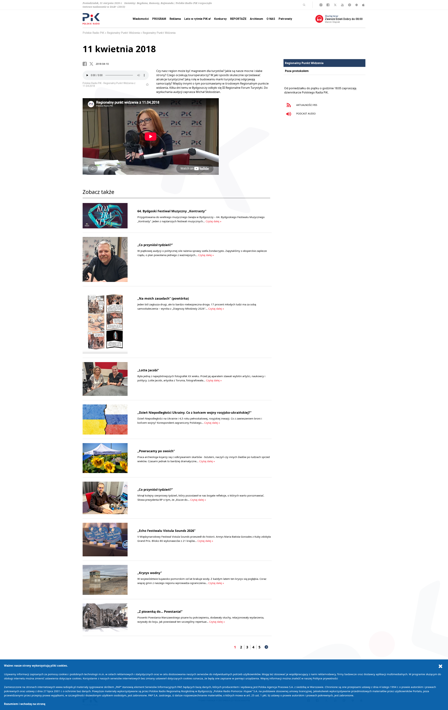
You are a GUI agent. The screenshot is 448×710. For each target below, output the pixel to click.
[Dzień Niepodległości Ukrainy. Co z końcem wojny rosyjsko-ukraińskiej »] (105, 419)
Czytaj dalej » (213, 221)
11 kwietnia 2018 (119, 49)
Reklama (175, 18)
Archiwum (256, 18)
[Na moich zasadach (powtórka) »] (105, 322)
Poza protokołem (297, 71)
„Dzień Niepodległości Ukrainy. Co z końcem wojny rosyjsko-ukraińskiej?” (194, 412)
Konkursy (220, 18)
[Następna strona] (266, 647)
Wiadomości (141, 18)
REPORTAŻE (238, 18)
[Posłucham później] (146, 84)
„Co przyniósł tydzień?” (155, 245)
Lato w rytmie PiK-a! (197, 18)
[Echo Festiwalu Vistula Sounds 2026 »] (105, 539)
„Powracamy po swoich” (156, 451)
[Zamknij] (440, 666)
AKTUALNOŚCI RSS (306, 105)
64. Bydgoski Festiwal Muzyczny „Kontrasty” (171, 211)
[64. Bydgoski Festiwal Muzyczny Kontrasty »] (105, 215)
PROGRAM (159, 18)
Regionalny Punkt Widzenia (123, 32)
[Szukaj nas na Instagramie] (321, 5)
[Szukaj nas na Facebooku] (328, 5)
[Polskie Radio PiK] (91, 19)
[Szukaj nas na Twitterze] (335, 5)
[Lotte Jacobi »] (105, 379)
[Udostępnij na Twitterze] (92, 64)
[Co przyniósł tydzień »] (105, 259)
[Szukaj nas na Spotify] (349, 5)
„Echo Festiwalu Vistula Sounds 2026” (166, 531)
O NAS (271, 18)
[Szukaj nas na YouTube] (342, 5)
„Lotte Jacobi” (148, 370)
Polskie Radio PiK (93, 32)
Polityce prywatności (325, 678)
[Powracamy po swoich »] (105, 458)
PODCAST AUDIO (306, 113)
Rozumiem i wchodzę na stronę (24, 704)
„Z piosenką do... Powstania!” (160, 611)
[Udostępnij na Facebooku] (86, 64)
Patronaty (285, 18)
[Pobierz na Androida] (356, 5)
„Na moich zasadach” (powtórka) (163, 298)
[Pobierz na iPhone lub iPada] (363, 5)
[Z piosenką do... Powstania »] (105, 617)
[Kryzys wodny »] (105, 580)
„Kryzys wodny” (149, 573)
